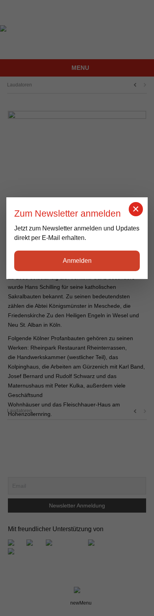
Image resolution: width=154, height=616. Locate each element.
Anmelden (77, 260)
